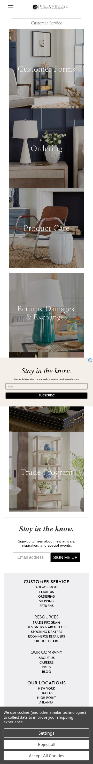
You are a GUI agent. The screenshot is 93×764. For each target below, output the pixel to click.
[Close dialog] (90, 360)
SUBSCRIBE (46, 395)
